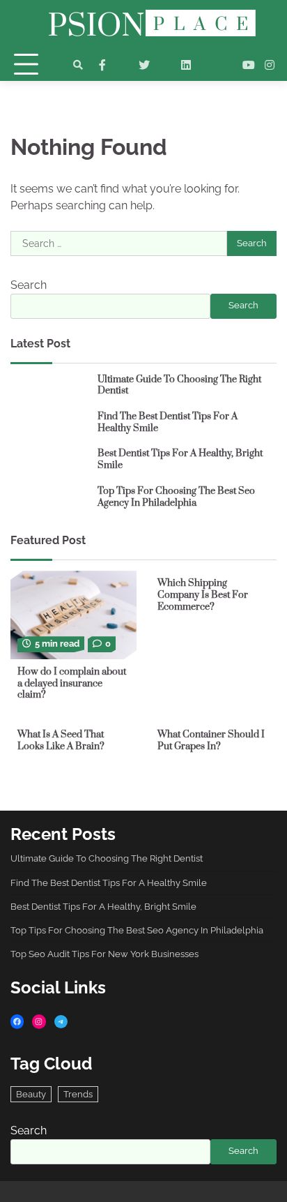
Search (28, 285)
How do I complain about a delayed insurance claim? (71, 683)
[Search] (78, 64)
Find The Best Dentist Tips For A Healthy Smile (168, 422)
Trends (78, 1094)
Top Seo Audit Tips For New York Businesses (104, 954)
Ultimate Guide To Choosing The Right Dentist (179, 385)
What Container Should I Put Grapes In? (211, 740)
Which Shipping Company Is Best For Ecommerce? (202, 595)
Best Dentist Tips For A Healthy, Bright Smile (180, 459)
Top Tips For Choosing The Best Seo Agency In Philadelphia (176, 497)
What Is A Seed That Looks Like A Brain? (60, 740)
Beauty (31, 1094)
